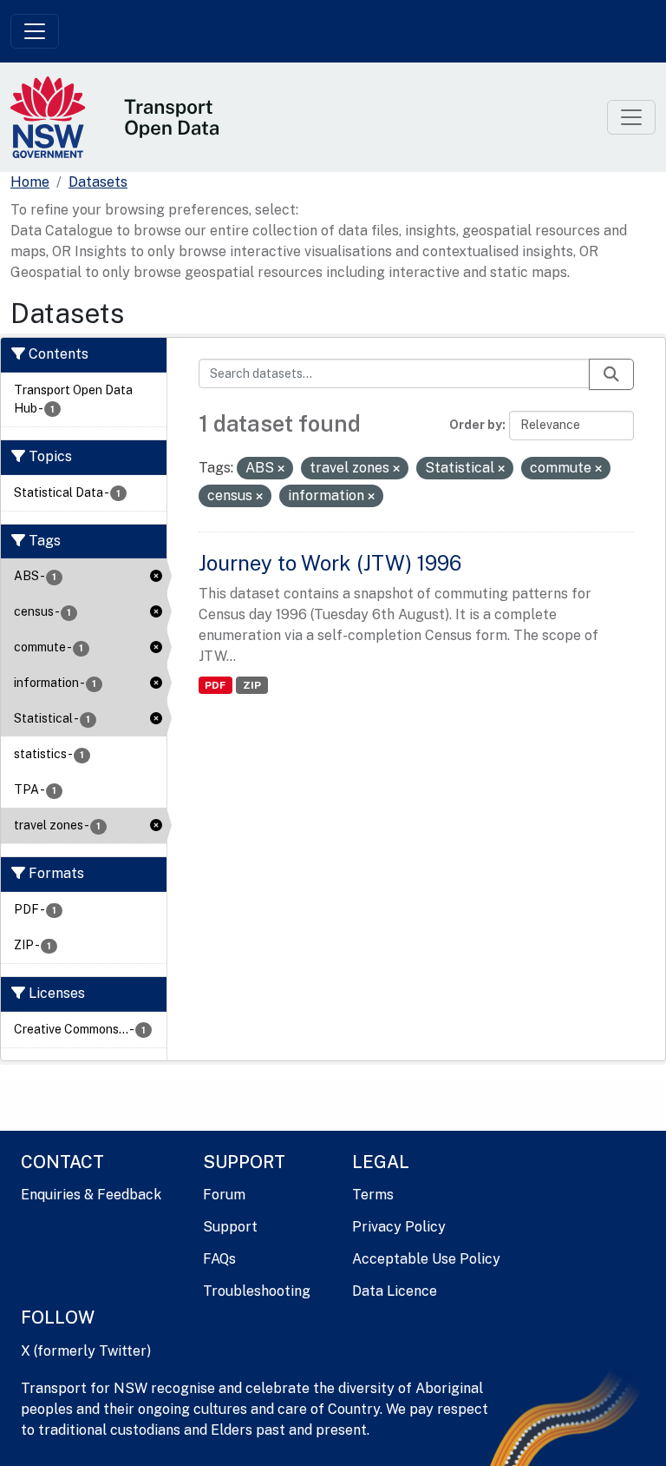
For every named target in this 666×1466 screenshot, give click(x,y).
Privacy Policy (399, 1226)
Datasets (98, 182)
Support (230, 1226)
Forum (224, 1194)
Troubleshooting (256, 1291)
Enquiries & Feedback (91, 1194)
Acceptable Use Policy (426, 1259)
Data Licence (394, 1291)
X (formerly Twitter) (86, 1351)
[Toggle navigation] (34, 31)
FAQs (219, 1259)
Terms (373, 1194)
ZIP (252, 685)
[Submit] (611, 374)
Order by (475, 425)
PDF (215, 685)
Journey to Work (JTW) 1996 (330, 563)
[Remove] (281, 469)
